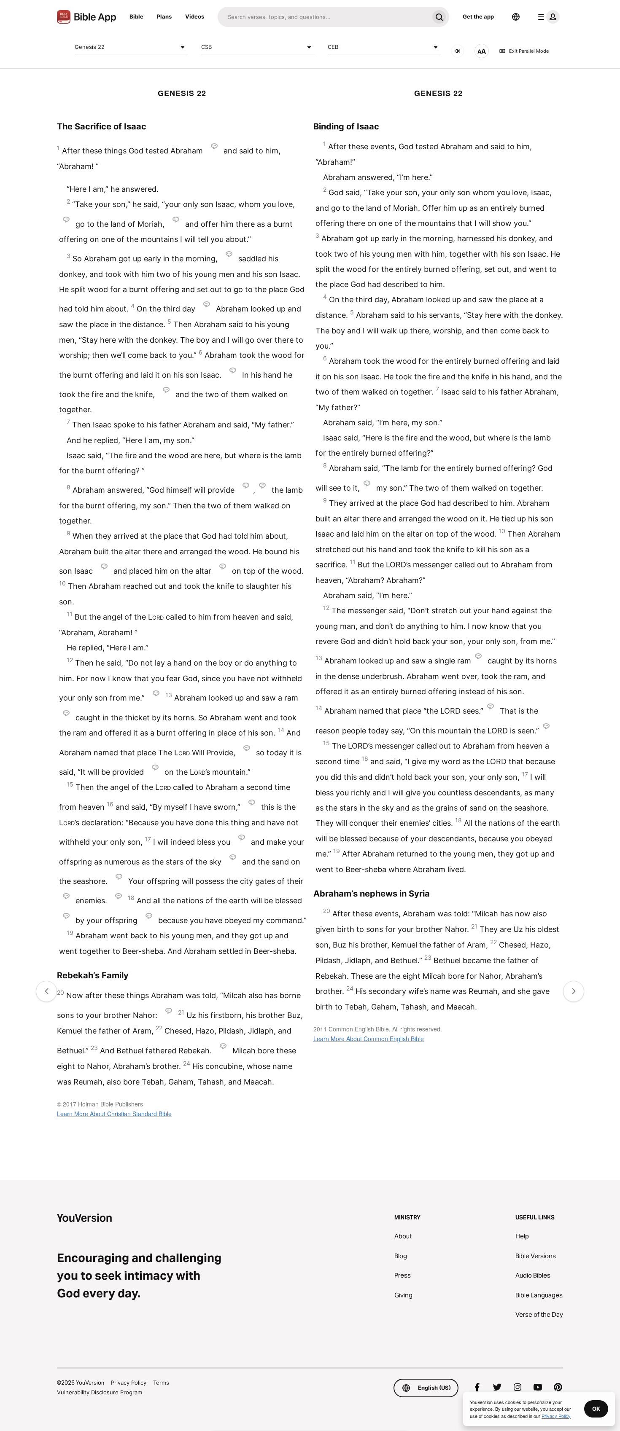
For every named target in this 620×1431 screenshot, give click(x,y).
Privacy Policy (128, 1382)
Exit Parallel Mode (529, 51)
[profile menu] (547, 16)
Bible (136, 16)
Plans (164, 16)
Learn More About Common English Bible (368, 1038)
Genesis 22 (90, 46)
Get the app (478, 16)
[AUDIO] (457, 51)
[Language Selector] (515, 16)
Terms (161, 1382)
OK (596, 1408)
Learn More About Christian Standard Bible (114, 1113)
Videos (194, 16)
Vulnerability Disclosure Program (99, 1392)
